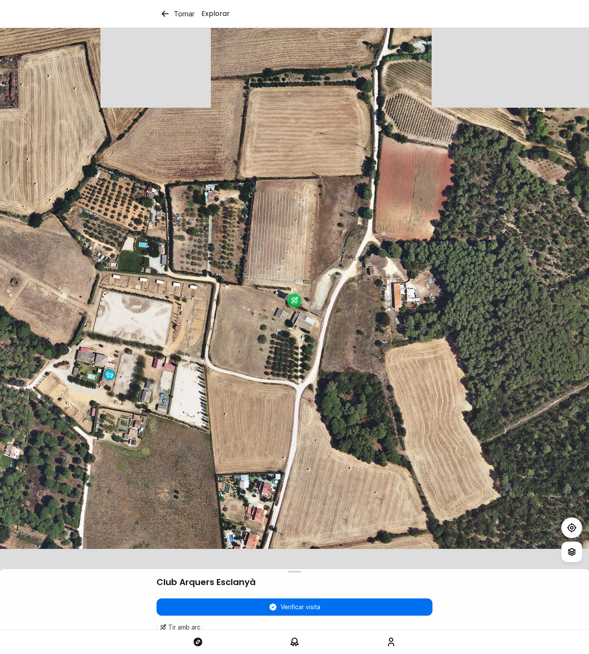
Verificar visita (300, 606)
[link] (198, 642)
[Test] (571, 527)
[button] (294, 300)
